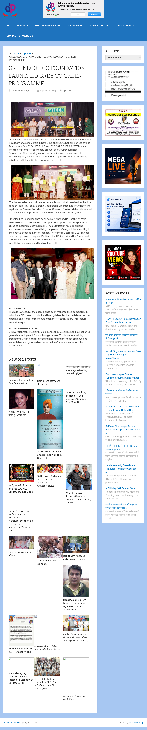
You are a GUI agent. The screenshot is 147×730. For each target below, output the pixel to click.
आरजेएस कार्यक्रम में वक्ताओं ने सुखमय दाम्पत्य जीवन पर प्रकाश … (121, 506)
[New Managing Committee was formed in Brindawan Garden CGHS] (21, 663)
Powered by (50, 15)
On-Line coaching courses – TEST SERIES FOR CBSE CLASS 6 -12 (76, 397)
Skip (78, 14)
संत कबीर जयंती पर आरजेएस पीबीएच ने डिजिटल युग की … (121, 337)
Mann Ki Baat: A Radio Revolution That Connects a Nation (123, 321)
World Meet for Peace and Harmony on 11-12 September (49, 454)
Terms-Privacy (125, 25)
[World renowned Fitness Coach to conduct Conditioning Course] (79, 477)
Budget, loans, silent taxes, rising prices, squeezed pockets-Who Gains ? (74, 604)
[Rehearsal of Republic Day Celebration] (21, 370)
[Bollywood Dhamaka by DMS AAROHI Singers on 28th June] (21, 473)
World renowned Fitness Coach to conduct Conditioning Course (78, 497)
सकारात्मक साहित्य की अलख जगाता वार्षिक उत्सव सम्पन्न (123, 301)
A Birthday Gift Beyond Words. (121, 488)
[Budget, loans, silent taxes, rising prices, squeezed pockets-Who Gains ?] (76, 581)
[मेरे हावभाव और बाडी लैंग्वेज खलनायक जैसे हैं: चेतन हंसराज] (47, 629)
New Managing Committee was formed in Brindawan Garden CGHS (21, 678)
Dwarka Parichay (11, 722)
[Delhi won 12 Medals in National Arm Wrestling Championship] (50, 468)
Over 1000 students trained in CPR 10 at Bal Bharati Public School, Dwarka (45, 683)
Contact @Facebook (19, 36)
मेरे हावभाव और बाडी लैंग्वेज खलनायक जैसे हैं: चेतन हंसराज (47, 648)
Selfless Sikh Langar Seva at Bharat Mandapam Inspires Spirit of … (122, 429)
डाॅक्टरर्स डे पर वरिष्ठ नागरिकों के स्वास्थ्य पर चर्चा (122, 392)
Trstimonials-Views (47, 25)
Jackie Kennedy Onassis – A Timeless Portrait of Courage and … (121, 469)
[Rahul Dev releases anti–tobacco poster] (76, 544)
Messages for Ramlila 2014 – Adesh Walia (21, 650)
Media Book (75, 25)
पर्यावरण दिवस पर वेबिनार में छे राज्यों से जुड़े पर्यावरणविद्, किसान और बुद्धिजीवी (78, 370)
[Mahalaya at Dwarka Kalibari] (50, 547)
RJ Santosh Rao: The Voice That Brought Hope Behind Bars (122, 408)
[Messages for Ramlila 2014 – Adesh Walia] (21, 630)
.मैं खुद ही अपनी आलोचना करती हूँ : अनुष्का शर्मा (19, 413)
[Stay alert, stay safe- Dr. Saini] (50, 371)
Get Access (94, 14)
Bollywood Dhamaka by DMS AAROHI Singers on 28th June (21, 488)
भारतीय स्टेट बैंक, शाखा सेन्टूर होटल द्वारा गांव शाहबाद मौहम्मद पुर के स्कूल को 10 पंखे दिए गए (75, 637)
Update (27, 53)
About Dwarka (16, 25)
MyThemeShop (136, 722)
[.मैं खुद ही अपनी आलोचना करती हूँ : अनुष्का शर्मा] (21, 399)
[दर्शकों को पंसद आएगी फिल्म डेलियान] (21, 542)
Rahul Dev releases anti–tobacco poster (74, 557)
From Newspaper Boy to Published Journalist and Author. (122, 376)
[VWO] (58, 15)
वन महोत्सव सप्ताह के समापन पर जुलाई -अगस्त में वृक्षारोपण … (121, 447)
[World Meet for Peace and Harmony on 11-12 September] (50, 419)
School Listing (99, 25)
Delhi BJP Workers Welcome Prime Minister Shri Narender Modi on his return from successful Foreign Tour (21, 520)
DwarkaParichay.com (22, 90)
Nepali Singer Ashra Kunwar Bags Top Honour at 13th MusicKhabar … (123, 354)
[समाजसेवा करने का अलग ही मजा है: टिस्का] (76, 675)
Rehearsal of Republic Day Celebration (21, 381)
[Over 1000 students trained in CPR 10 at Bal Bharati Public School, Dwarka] (47, 666)
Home (16, 53)
